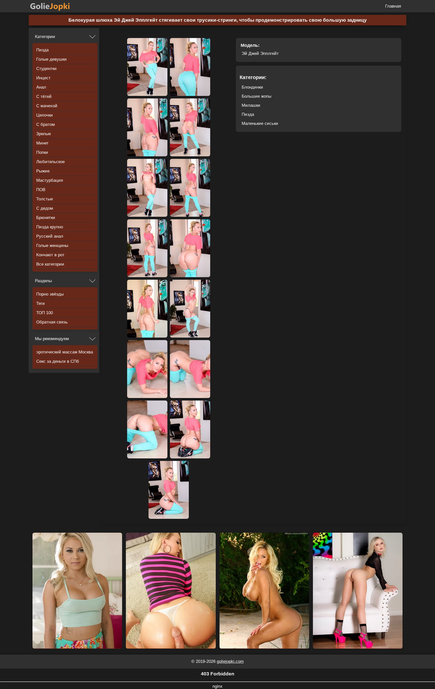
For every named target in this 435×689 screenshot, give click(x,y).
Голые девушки (51, 59)
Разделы (43, 280)
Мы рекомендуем (52, 338)
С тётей (44, 96)
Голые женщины (52, 245)
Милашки (251, 105)
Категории (45, 36)
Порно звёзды (50, 294)
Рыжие (43, 171)
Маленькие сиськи (260, 123)
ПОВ (40, 189)
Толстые (44, 199)
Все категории (50, 264)
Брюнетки (45, 217)
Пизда (42, 50)
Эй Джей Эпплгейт (260, 53)
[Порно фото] (54, 6)
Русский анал (49, 236)
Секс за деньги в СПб (57, 361)
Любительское (50, 161)
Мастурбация (49, 180)
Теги (40, 303)
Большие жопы (256, 96)
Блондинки (252, 87)
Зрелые (43, 133)
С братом (45, 124)
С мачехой (46, 105)
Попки (42, 152)
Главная (393, 6)
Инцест (43, 78)
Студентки (46, 68)
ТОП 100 (44, 312)
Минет (42, 143)
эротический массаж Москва (64, 352)
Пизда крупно (49, 227)
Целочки (44, 115)
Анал (41, 87)
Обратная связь (52, 322)
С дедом (44, 208)
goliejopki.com (230, 661)
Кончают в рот (50, 254)
